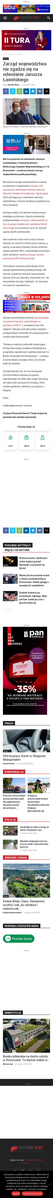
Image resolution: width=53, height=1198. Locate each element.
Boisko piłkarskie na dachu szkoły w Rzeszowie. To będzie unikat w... (26, 1058)
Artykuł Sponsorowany (12, 912)
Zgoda (16, 1193)
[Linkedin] (26, 91)
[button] (5, 18)
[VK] (40, 91)
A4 (29, 792)
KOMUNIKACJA (9, 792)
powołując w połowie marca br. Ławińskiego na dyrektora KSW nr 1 (26, 321)
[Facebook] (6, 91)
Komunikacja (14, 771)
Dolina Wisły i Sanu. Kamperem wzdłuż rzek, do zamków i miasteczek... (24, 904)
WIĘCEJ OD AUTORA (17, 550)
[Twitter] (13, 91)
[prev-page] (5, 610)
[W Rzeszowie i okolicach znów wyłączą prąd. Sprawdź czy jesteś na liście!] (10, 561)
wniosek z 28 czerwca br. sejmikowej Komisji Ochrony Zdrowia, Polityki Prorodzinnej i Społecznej (25, 189)
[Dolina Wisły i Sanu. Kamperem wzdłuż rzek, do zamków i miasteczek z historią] (26, 881)
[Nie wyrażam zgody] (49, 1184)
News (20, 54)
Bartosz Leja (8, 1064)
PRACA (9, 723)
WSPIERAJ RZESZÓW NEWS (22, 925)
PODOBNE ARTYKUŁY (18, 545)
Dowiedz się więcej (32, 1193)
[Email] (46, 91)
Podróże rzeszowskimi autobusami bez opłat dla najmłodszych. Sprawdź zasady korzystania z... (14, 802)
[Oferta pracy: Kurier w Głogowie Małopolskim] (26, 740)
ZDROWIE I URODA (16, 857)
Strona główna (9, 54)
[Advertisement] (26, 487)
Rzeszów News (13, 85)
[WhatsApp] (19, 91)
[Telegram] (33, 91)
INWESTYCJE (13, 1012)
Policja (10, 819)
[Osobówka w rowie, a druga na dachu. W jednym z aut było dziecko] (10, 831)
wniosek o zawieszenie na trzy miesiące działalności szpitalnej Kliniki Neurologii (25, 224)
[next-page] (9, 610)
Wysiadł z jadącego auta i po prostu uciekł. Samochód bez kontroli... (34, 844)
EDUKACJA (7, 1051)
